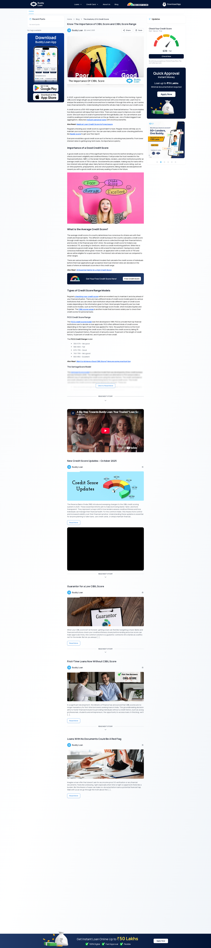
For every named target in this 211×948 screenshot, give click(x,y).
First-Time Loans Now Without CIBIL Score (91, 661)
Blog (77, 19)
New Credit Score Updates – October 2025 (92, 460)
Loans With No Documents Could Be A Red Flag (94, 738)
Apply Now (166, 94)
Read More (73, 522)
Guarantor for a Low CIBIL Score (85, 586)
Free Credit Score (131, 279)
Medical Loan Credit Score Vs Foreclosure (95, 124)
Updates (156, 19)
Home (31, 11)
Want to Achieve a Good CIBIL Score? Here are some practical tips (103, 361)
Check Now (166, 56)
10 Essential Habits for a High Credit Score (93, 270)
